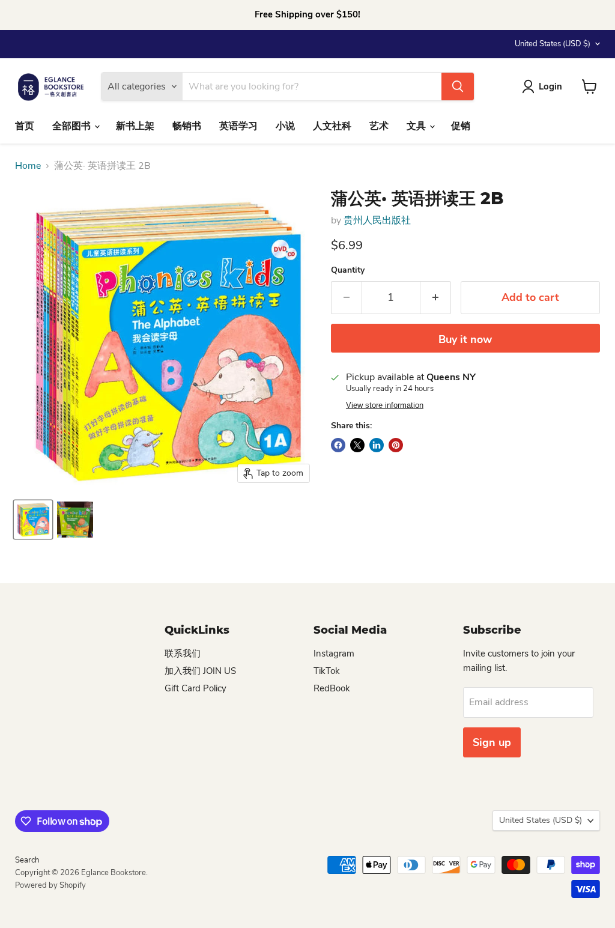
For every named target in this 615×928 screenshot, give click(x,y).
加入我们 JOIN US (200, 671)
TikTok (327, 671)
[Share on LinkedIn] (376, 445)
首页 (24, 126)
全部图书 (72, 126)
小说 (285, 126)
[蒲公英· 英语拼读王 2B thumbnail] (33, 519)
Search (27, 860)
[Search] (457, 86)
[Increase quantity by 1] (435, 297)
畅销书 (186, 126)
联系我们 (183, 653)
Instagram (334, 653)
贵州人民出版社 (377, 220)
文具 (417, 126)
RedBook (332, 688)
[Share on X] (357, 445)
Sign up (492, 742)
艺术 (379, 126)
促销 (460, 126)
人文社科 (332, 126)
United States (552, 43)
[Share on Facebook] (338, 445)
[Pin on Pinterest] (396, 445)
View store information (384, 405)
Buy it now (465, 339)
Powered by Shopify (50, 885)
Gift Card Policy (195, 688)
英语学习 (238, 126)
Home (28, 165)
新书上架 (135, 126)
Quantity (348, 270)
